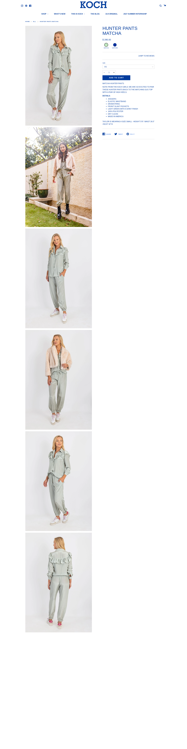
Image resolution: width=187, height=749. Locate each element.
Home (27, 21)
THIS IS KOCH (77, 14)
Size (103, 63)
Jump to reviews (146, 56)
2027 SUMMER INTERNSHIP (135, 14)
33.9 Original (111, 14)
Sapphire (115, 48)
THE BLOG (95, 14)
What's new (59, 14)
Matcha (106, 48)
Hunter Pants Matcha (49, 21)
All (34, 21)
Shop (44, 14)
